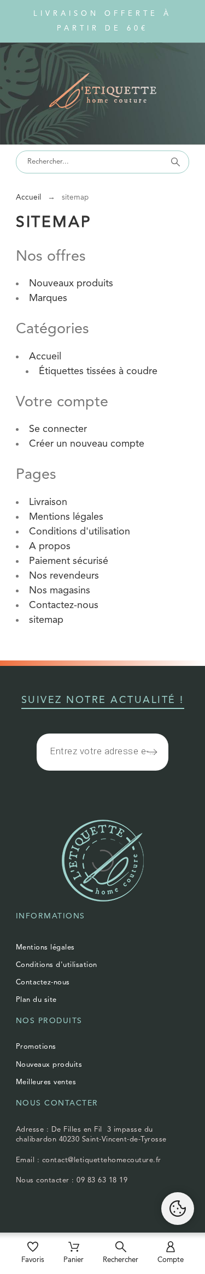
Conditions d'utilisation (79, 532)
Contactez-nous (63, 605)
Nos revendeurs (64, 576)
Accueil (45, 357)
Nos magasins (59, 591)
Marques (48, 298)
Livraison (48, 502)
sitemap (46, 620)
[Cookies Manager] (177, 1208)
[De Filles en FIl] (102, 93)
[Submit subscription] (152, 752)
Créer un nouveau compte (86, 444)
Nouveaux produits (71, 284)
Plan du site (36, 999)
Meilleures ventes (46, 1082)
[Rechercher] (175, 162)
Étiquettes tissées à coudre (98, 371)
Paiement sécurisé (68, 561)
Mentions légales (66, 517)
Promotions (36, 1046)
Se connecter (58, 429)
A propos (50, 546)
